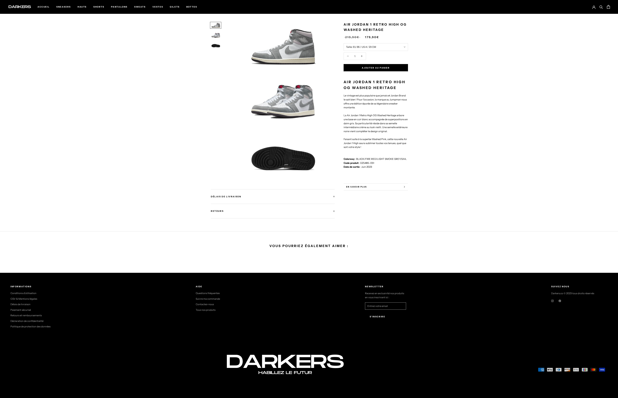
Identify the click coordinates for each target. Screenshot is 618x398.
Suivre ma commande (208, 298)
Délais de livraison (20, 304)
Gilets (175, 6)
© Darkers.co (22, 370)
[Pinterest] (560, 301)
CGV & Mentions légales (23, 298)
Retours (217, 211)
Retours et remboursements (26, 315)
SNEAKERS (63, 6)
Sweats (140, 6)
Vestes (157, 6)
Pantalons (119, 6)
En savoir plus (356, 187)
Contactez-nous (205, 304)
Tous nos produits (205, 309)
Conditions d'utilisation (23, 293)
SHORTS (98, 6)
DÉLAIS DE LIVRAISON (226, 196)
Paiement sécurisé (20, 309)
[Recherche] (601, 7)
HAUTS (82, 6)
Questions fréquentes (208, 293)
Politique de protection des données (30, 326)
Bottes (191, 6)
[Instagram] (552, 301)
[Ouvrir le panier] (608, 7)
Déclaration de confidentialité (26, 321)
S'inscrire (377, 316)
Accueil (43, 6)
